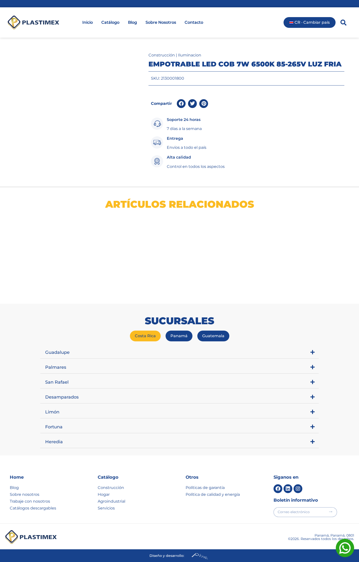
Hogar (104, 494)
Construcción (161, 55)
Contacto (194, 22)
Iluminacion (189, 55)
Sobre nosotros (24, 494)
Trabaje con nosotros (30, 501)
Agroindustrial (111, 501)
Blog (132, 22)
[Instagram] (298, 488)
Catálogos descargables (33, 508)
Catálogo (110, 22)
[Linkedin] (288, 488)
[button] (181, 103)
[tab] (145, 336)
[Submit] (330, 512)
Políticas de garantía (205, 487)
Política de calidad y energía (213, 494)
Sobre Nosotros (161, 22)
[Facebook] (278, 488)
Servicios (106, 508)
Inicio (87, 22)
